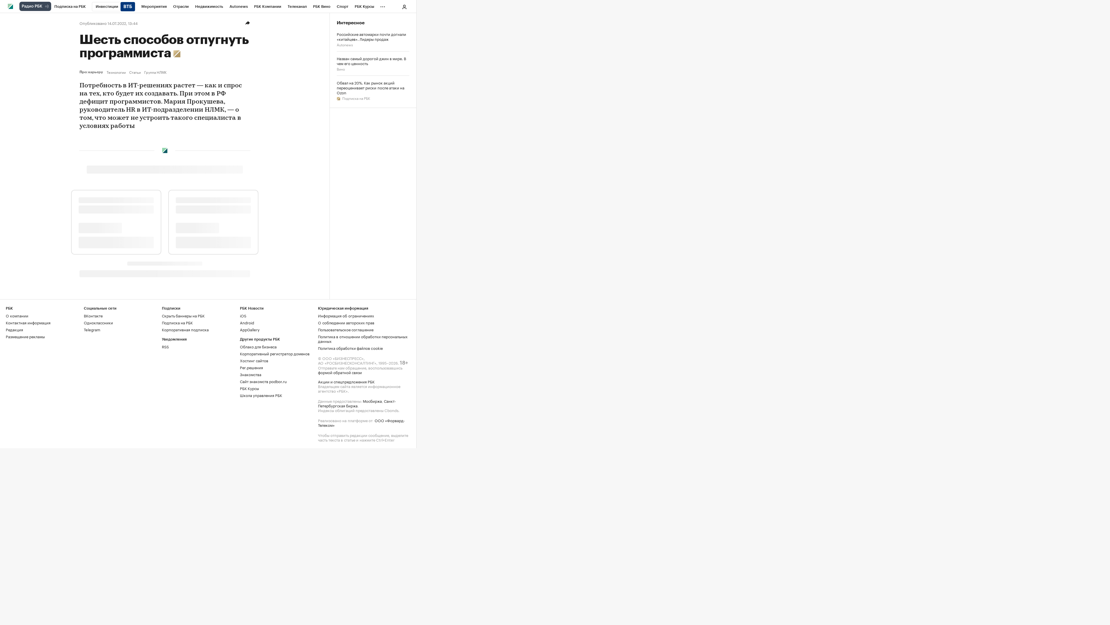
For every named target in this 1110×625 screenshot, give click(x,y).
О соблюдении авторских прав (346, 322)
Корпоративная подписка (185, 329)
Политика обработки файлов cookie (350, 348)
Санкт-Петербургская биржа (357, 403)
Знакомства (250, 374)
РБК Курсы (249, 388)
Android (247, 322)
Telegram (92, 329)
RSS (165, 346)
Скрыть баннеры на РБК (183, 315)
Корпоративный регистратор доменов (275, 353)
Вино (341, 68)
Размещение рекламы (25, 336)
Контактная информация (28, 322)
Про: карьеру (91, 72)
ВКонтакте (93, 315)
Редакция (14, 329)
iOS (243, 315)
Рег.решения (251, 367)
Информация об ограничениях (346, 315)
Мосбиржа (372, 401)
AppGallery (250, 329)
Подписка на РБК (355, 98)
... (382, 5)
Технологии (116, 72)
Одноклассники (98, 322)
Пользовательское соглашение (345, 329)
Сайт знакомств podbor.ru (263, 381)
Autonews (345, 44)
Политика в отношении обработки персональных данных (363, 338)
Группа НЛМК (155, 72)
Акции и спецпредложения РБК (346, 381)
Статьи (135, 72)
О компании (17, 315)
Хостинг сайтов (254, 360)
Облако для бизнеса (258, 346)
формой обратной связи (340, 372)
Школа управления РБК (261, 395)
